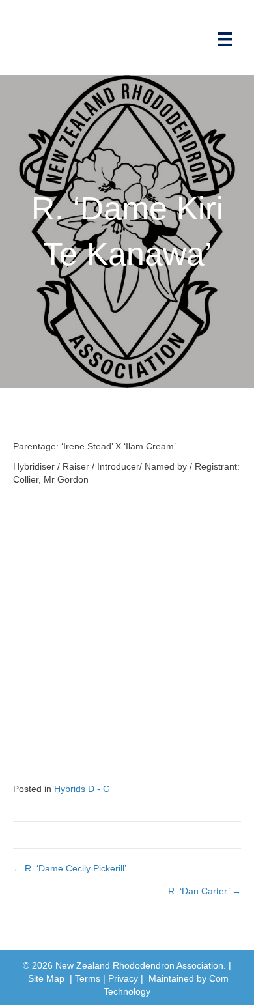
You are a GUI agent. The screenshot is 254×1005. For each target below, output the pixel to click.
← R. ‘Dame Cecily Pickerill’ (69, 868)
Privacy (123, 978)
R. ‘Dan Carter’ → (204, 891)
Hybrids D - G (82, 789)
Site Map (46, 978)
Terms (87, 978)
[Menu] (224, 39)
